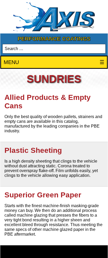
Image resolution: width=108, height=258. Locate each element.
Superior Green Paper (42, 195)
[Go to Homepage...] (54, 16)
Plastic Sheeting (33, 150)
